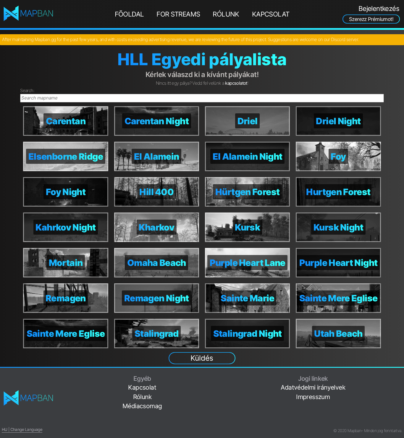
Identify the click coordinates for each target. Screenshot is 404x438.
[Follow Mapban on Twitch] (399, 403)
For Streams (178, 14)
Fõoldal (129, 14)
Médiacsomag (142, 406)
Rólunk (226, 14)
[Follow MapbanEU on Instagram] (399, 393)
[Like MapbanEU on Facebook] (399, 375)
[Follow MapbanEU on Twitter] (399, 384)
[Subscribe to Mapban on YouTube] (399, 412)
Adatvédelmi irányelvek (313, 387)
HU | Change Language (22, 429)
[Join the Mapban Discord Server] (399, 421)
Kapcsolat (271, 14)
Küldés (201, 358)
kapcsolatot (236, 83)
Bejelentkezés (378, 8)
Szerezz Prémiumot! (371, 19)
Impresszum (313, 397)
